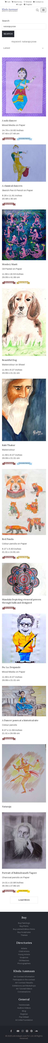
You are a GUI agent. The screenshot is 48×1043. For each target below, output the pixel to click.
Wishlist (28, 2)
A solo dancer (9, 120)
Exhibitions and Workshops (24, 986)
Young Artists (24, 954)
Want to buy (17, 2)
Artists (24, 948)
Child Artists (24, 951)
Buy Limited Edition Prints (24, 929)
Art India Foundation (24, 1020)
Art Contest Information (24, 977)
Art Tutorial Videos (24, 989)
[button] (37, 10)
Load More (24, 900)
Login (20, 4)
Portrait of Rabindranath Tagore (19, 872)
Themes (24, 935)
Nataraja (6, 806)
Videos (28, 1008)
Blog (24, 1011)
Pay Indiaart (24, 1017)
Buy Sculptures (24, 932)
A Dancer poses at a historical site (20, 720)
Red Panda (7, 539)
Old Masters (24, 961)
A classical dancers (12, 185)
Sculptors (24, 958)
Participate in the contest (24, 980)
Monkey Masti (9, 264)
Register (29, 4)
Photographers (24, 964)
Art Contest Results (24, 983)
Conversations (24, 992)
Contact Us (39, 2)
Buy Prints (24, 926)
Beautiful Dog (9, 360)
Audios (20, 1008)
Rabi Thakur (8, 445)
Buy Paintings (24, 923)
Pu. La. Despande (11, 667)
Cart (8, 2)
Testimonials (24, 1005)
